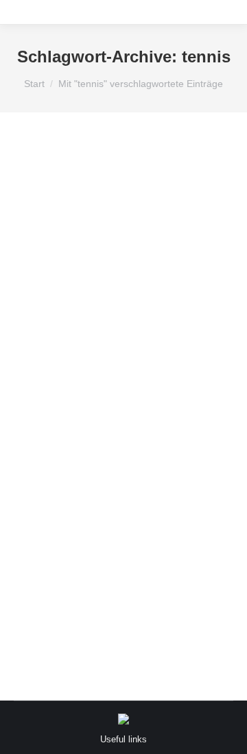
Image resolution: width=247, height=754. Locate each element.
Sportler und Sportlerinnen (129, 397)
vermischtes (55, 414)
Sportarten (51, 397)
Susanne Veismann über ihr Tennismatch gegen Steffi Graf (121, 351)
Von (75, 431)
